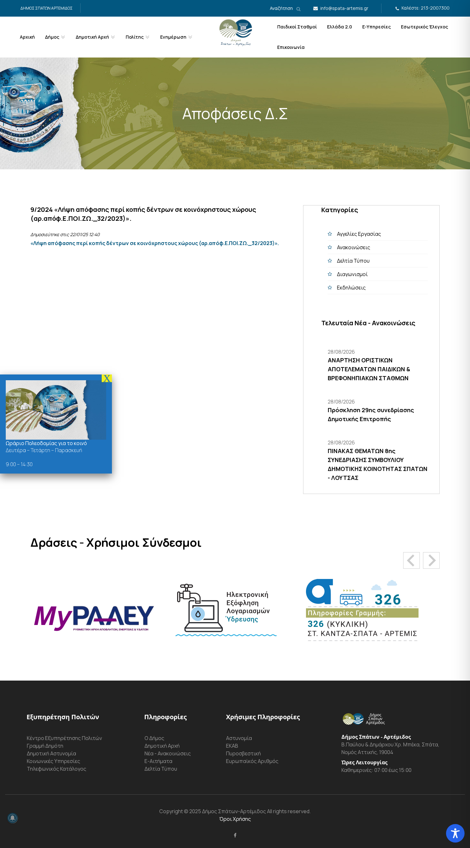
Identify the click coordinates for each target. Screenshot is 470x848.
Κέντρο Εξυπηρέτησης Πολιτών (64, 738)
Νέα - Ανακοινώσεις (168, 753)
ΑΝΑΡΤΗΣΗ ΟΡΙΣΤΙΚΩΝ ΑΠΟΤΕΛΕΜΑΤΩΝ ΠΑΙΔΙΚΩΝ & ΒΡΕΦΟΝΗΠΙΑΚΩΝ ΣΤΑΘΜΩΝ (369, 369)
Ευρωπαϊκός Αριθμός (252, 761)
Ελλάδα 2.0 (339, 27)
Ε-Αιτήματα (158, 761)
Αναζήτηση (282, 8)
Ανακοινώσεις (353, 247)
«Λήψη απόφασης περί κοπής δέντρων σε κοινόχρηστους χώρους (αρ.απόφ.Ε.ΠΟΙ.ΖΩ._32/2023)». (155, 243)
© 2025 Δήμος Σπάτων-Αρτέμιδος (224, 811)
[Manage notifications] (12, 818)
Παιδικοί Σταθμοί (297, 27)
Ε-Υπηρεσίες (376, 27)
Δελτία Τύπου (353, 260)
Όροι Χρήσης (235, 818)
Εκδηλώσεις (351, 287)
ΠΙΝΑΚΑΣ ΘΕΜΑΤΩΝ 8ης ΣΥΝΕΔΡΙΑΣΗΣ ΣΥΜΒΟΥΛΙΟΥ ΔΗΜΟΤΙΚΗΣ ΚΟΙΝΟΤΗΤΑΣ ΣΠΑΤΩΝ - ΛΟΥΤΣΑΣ (377, 464)
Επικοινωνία (291, 47)
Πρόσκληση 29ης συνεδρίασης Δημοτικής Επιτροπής (371, 414)
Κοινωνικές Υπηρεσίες (53, 761)
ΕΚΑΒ (232, 745)
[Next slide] (431, 560)
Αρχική (27, 37)
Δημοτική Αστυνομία (51, 753)
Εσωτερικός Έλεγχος (424, 27)
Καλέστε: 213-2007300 (426, 8)
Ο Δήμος (154, 738)
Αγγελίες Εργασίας (359, 233)
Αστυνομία (239, 738)
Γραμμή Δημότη (45, 745)
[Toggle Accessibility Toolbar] (455, 833)
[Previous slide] (411, 560)
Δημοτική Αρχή (162, 745)
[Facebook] (235, 835)
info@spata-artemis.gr (344, 8)
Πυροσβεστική (243, 753)
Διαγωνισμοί (352, 274)
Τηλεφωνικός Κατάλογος (56, 768)
